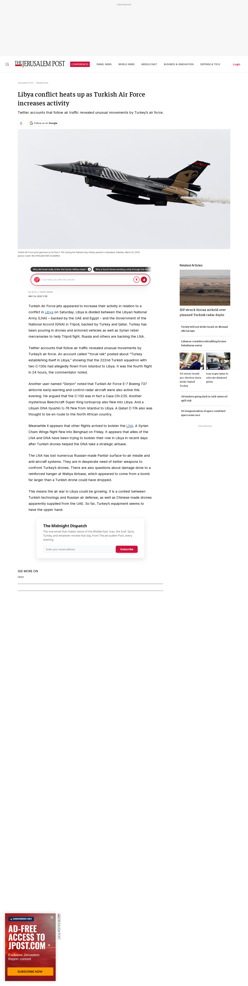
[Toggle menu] (7, 64)
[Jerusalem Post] (37, 64)
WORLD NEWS (126, 64)
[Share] (21, 123)
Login (236, 64)
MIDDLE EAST (149, 64)
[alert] (30, 947)
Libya (49, 312)
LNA (129, 426)
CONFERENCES (80, 64)
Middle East (42, 83)
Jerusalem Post (25, 83)
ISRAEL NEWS (104, 64)
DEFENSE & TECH (210, 64)
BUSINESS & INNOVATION (179, 64)
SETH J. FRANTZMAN (42, 292)
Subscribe (126, 549)
